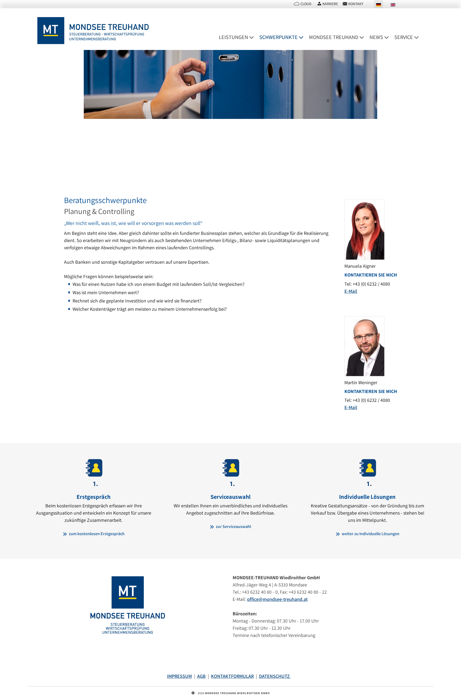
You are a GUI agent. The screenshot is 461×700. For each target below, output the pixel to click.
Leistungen (233, 37)
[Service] (418, 37)
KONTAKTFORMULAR (232, 676)
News (376, 37)
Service (403, 37)
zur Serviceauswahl (233, 526)
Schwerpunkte (278, 37)
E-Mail (350, 291)
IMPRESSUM (179, 676)
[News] (388, 37)
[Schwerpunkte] (303, 37)
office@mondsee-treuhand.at (277, 599)
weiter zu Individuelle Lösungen (370, 533)
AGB (201, 676)
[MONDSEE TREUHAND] (363, 37)
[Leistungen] (253, 37)
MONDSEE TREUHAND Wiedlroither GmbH (237, 693)
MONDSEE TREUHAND (333, 37)
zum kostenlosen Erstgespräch (96, 533)
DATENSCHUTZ (275, 676)
